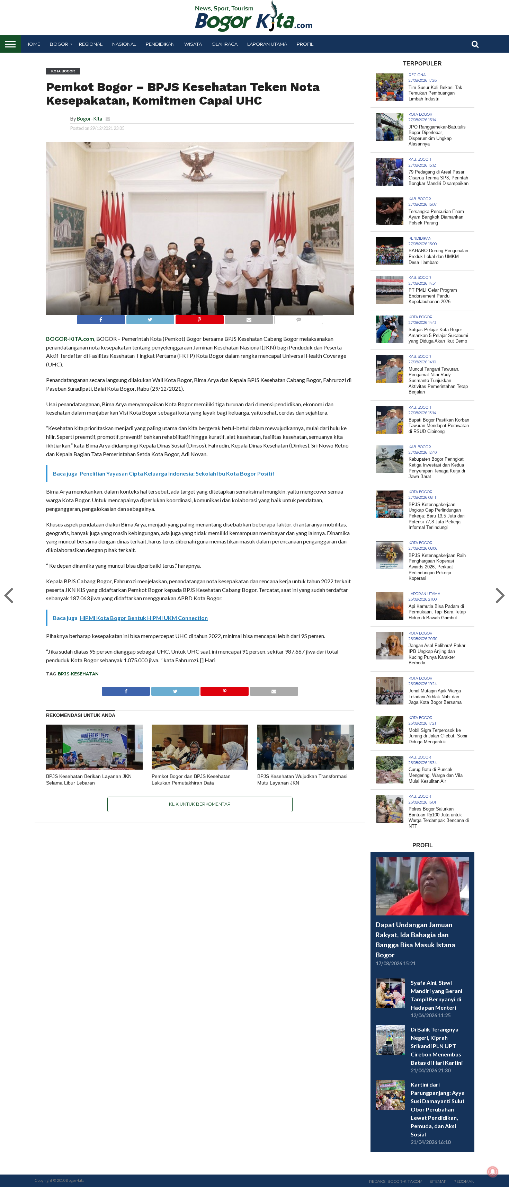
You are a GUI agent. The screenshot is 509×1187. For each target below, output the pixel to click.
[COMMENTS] (298, 318)
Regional (90, 44)
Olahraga (225, 44)
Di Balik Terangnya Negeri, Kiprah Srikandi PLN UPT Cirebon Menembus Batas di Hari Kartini (437, 1046)
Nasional (124, 44)
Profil (305, 44)
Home (33, 44)
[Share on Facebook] (101, 318)
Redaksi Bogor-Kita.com (395, 1181)
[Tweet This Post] (150, 318)
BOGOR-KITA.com (70, 338)
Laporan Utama (267, 44)
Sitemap (438, 1181)
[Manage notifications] (492, 1171)
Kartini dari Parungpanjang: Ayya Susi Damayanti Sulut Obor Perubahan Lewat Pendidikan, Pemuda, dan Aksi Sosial (438, 1109)
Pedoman (464, 1181)
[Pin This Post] (199, 318)
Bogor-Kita (89, 119)
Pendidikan (160, 44)
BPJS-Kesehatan (78, 673)
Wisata (193, 44)
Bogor (59, 44)
